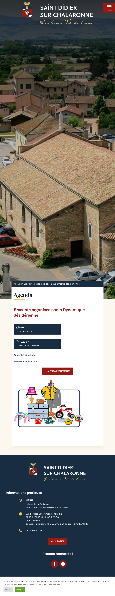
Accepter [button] (20, 590)
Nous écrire (57, 541)
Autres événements (58, 371)
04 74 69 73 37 (34, 530)
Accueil (18, 283)
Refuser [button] (8, 590)
